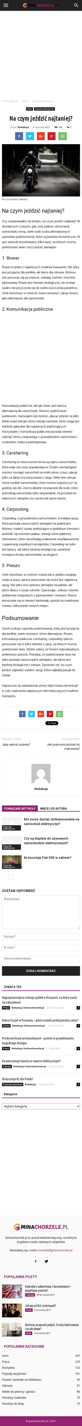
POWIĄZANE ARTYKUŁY (19, 808)
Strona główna (10, 101)
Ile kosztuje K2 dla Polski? (17, 1079)
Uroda (6, 1025)
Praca (6, 1007)
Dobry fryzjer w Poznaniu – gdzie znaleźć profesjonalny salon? (40, 1020)
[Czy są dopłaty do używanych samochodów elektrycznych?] (12, 843)
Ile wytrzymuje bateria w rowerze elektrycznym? (31, 1061)
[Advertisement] (41, 54)
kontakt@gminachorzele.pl (55, 1250)
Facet (28, 1310)
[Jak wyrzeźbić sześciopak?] (12, 1310)
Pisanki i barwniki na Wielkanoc (22, 1379)
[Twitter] (46, 1261)
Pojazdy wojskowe (12, 1084)
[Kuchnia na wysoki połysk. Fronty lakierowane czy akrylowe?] (12, 1330)
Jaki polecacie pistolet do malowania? (63, 747)
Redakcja (23, 127)
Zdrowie (7, 1385)
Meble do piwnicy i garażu (18, 1391)
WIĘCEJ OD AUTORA (53, 808)
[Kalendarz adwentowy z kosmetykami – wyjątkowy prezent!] (12, 1291)
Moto (29, 108)
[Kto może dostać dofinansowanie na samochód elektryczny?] (12, 824)
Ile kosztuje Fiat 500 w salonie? (47, 858)
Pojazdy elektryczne (44, 108)
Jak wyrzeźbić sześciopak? (40, 1305)
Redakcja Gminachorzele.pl (28, 1007)
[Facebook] (36, 1261)
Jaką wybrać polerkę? (16, 744)
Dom (28, 1333)
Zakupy (7, 1066)
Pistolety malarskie (14, 1397)
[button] (76, 5)
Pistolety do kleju (13, 1403)
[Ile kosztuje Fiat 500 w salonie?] (12, 862)
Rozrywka (8, 1367)
